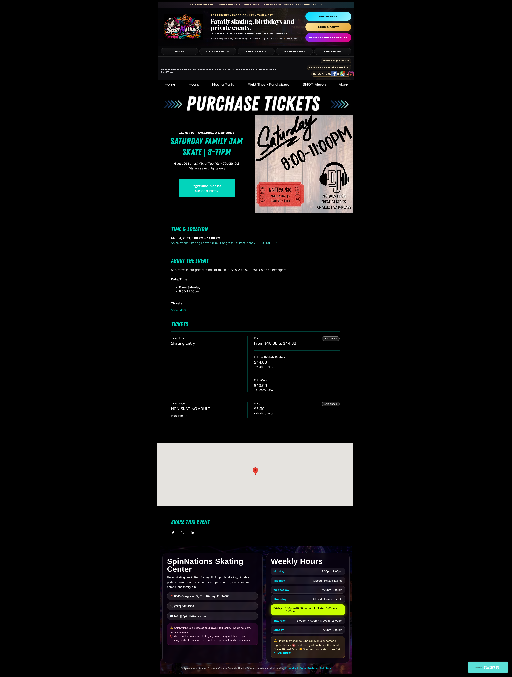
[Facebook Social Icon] (334, 73)
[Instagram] (351, 73)
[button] (193, 85)
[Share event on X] (183, 532)
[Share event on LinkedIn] (192, 532)
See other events (206, 191)
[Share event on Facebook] (173, 532)
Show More (178, 310)
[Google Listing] (342, 73)
